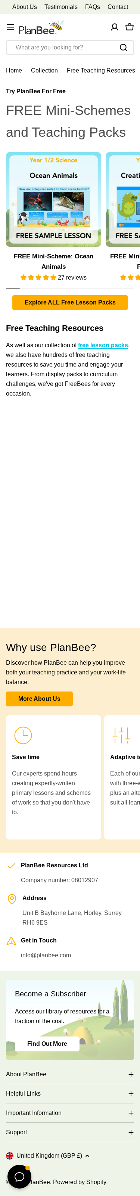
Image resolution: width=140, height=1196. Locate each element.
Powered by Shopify (79, 1182)
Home (14, 70)
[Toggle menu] (10, 27)
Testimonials (61, 7)
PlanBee (38, 1182)
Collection (44, 70)
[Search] (123, 47)
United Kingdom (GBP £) (49, 1156)
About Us (24, 7)
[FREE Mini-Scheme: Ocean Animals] (53, 199)
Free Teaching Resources (101, 70)
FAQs (92, 7)
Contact (118, 7)
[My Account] (114, 27)
